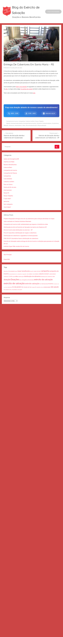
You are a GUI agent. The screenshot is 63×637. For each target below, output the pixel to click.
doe (20, 279)
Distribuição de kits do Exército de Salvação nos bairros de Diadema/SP (25, 227)
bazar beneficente (24, 271)
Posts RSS (7, 259)
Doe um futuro (8, 184)
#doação (6, 125)
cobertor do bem (44, 274)
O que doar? (7, 198)
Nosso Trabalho (39, 121)
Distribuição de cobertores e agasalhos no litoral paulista (20, 235)
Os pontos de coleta (26, 89)
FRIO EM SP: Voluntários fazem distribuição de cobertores (21, 238)
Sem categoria (8, 204)
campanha (45, 271)
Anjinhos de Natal (9, 162)
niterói (6, 287)
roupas (33, 287)
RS (35, 287)
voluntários (14, 289)
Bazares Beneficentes (10, 164)
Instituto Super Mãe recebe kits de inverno (16, 246)
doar (53, 276)
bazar (16, 271)
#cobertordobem (47, 123)
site (6, 89)
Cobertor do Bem (30, 121)
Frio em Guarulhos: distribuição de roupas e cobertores (20, 233)
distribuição (21, 276)
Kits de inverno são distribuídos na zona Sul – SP (18, 230)
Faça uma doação (53, 11)
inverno (50, 283)
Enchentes (31, 279)
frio (40, 283)
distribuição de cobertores (46, 276)
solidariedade (46, 287)
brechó (31, 271)
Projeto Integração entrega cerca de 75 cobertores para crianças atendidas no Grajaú (29, 218)
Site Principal (8, 254)
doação (7, 279)
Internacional (8, 190)
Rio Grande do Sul (26, 287)
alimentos (6, 271)
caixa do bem (37, 271)
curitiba (16, 276)
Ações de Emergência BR (11, 159)
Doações (15, 279)
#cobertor (39, 123)
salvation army (40, 287)
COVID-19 (11, 276)
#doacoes (11, 125)
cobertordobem (52, 274)
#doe (23, 125)
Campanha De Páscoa (10, 173)
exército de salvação (14, 283)
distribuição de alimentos (32, 276)
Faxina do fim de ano (10, 187)
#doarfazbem (18, 125)
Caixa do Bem (8, 167)
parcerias (6, 201)
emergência (25, 279)
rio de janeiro (16, 287)
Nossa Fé (6, 193)
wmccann (19, 289)
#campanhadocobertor (17, 123)
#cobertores (55, 123)
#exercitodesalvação (31, 125)
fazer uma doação (21, 86)
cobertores (6, 276)
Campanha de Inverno (12, 121)
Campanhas (22, 121)
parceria (10, 287)
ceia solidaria (29, 274)
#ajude (8, 123)
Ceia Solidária (8, 178)
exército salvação (32, 283)
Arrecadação (11, 271)
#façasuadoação (41, 125)
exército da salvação (43, 279)
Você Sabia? (7, 207)
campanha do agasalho (21, 274)
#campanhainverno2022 (29, 123)
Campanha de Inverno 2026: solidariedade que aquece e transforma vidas (26, 224)
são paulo (55, 287)
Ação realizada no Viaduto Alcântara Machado (17, 221)
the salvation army (8, 289)
